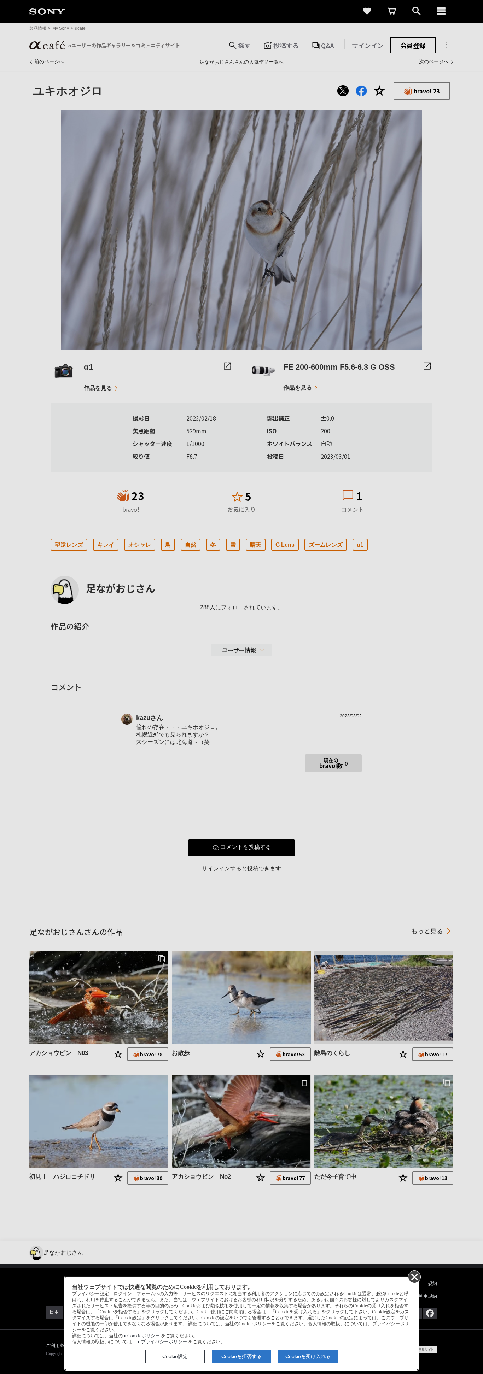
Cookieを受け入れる (308, 1356)
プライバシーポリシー (164, 1341)
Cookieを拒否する (241, 1356)
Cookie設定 (175, 1356)
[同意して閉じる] (414, 1276)
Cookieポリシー (143, 1335)
